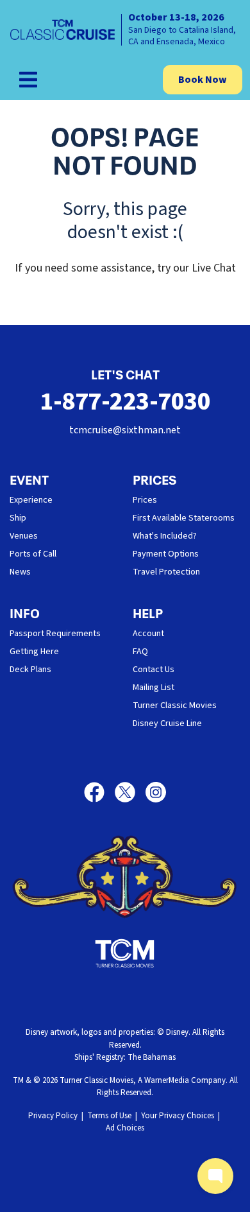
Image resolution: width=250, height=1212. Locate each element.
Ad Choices (125, 1128)
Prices (145, 500)
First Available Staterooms (184, 518)
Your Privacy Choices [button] (177, 1115)
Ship (18, 518)
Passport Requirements (55, 633)
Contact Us (153, 669)
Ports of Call (33, 554)
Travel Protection (166, 572)
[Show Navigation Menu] (28, 79)
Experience (31, 500)
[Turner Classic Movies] (125, 953)
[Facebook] (99, 792)
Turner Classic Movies (175, 705)
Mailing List (153, 687)
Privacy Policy (53, 1115)
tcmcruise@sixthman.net (125, 430)
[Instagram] (156, 792)
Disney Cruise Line (167, 723)
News (20, 572)
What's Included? (165, 536)
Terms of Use (109, 1115)
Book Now (202, 80)
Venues (24, 536)
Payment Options (166, 554)
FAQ (140, 651)
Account (148, 633)
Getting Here (34, 651)
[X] (130, 792)
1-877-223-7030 (125, 401)
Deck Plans (30, 669)
